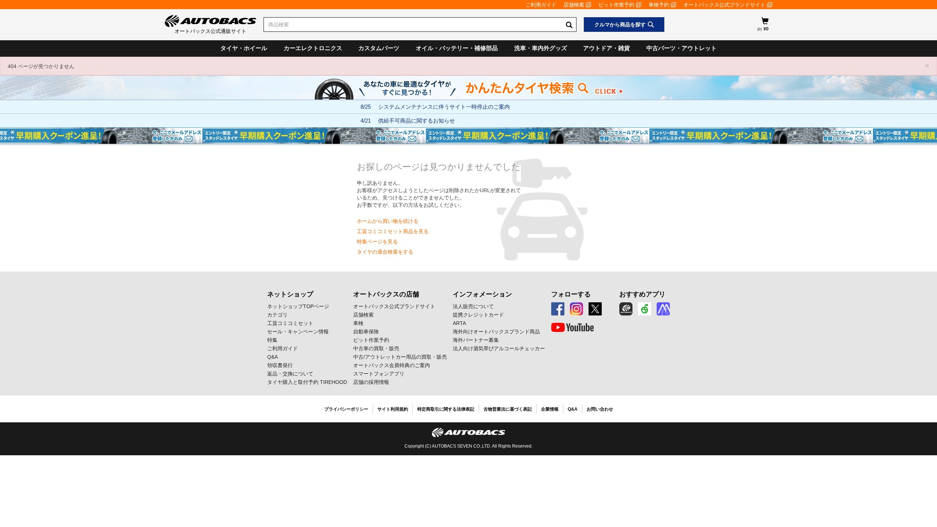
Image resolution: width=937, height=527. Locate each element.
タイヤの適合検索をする (385, 252)
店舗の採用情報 (371, 382)
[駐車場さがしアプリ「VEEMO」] (644, 308)
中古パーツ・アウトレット (681, 48)
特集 (272, 340)
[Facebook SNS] (557, 308)
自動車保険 (366, 331)
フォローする (571, 294)
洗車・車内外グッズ (540, 48)
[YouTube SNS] (572, 327)
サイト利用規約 (392, 409)
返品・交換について (290, 374)
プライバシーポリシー (346, 409)
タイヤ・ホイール (243, 48)
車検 (358, 323)
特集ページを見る (377, 241)
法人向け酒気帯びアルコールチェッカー (499, 348)
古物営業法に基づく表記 (508, 409)
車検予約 (659, 5)
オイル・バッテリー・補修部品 (457, 48)
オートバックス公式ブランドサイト (724, 5)
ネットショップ (290, 294)
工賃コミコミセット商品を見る (393, 231)
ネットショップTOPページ (298, 306)
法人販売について (473, 306)
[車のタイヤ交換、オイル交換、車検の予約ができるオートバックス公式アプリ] (625, 308)
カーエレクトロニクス (313, 48)
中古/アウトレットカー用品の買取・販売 (400, 357)
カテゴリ (277, 315)
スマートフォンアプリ (378, 374)
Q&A (272, 357)
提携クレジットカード (478, 315)
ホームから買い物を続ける (387, 221)
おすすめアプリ (642, 294)
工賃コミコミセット (290, 323)
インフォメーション (482, 294)
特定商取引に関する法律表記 (445, 409)
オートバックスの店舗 (386, 294)
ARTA (459, 323)
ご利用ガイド (541, 5)
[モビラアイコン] (663, 308)
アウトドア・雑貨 (606, 48)
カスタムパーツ (378, 48)
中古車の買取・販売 (376, 348)
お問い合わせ (600, 409)
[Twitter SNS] (595, 308)
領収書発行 (280, 365)
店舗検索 (574, 5)
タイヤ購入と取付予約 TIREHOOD (307, 382)
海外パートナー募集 (476, 340)
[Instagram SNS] (576, 308)
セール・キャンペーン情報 (298, 331)
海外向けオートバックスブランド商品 (496, 331)
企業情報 (550, 409)
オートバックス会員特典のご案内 (391, 365)
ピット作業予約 (616, 5)
